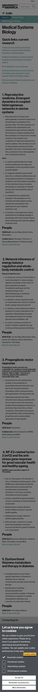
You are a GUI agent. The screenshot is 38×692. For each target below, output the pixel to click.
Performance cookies (17, 671)
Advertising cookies (16, 666)
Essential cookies (15, 657)
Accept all (19, 678)
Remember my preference (19, 683)
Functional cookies (15, 662)
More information (19, 688)
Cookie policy (30, 654)
